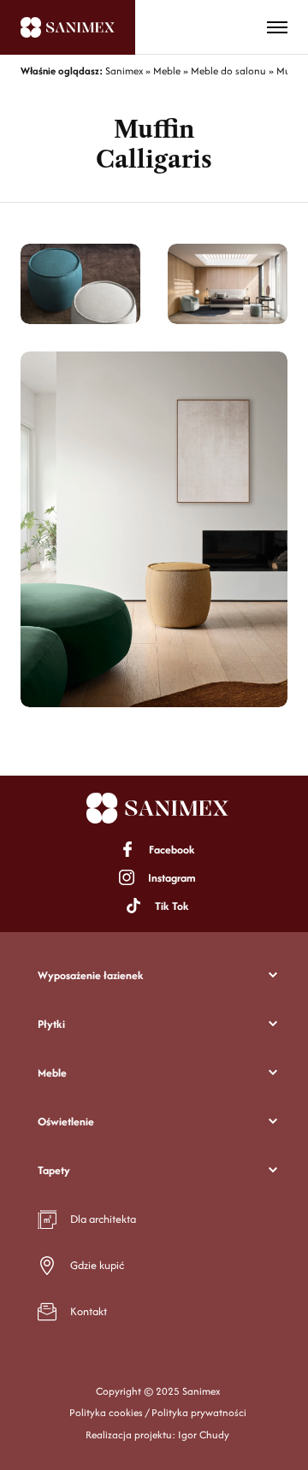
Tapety (54, 1170)
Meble (52, 1073)
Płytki (51, 1024)
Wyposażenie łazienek (91, 975)
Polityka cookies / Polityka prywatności (157, 1412)
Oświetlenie (66, 1121)
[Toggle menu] (277, 27)
